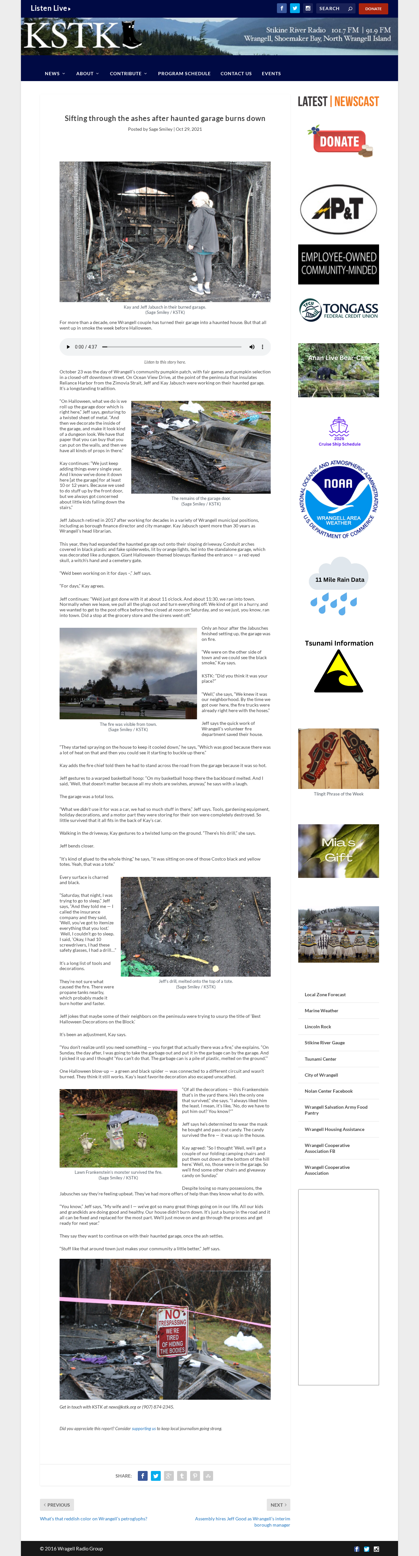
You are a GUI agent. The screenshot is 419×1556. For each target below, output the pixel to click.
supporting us (144, 1428)
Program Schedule (184, 73)
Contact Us (236, 73)
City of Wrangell (321, 1075)
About (85, 73)
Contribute (126, 73)
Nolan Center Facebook (329, 1091)
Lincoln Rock (318, 1026)
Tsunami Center (321, 1059)
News (52, 73)
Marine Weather (321, 1010)
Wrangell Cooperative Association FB (327, 1148)
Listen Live (49, 8)
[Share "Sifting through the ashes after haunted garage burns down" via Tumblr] (182, 1475)
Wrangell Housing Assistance (334, 1129)
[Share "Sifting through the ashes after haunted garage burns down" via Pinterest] (195, 1475)
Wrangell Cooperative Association (327, 1170)
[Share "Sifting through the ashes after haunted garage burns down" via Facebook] (142, 1475)
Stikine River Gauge (325, 1042)
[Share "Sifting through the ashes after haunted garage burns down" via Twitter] (155, 1475)
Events (271, 73)
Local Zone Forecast (325, 994)
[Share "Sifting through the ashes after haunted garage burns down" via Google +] (168, 1475)
